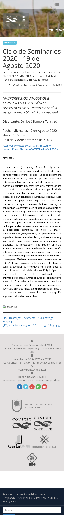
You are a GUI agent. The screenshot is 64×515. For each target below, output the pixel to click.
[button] (19, 386)
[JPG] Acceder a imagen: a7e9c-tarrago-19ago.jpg (31, 325)
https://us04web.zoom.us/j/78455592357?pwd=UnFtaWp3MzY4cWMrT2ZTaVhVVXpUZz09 (30, 147)
